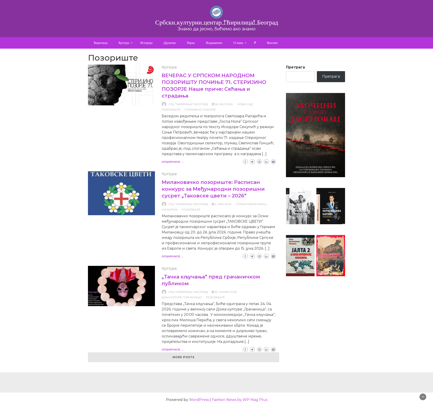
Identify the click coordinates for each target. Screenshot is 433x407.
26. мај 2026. (224, 104)
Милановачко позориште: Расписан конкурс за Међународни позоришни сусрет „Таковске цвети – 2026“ (213, 189)
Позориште (171, 109)
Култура (124, 43)
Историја (146, 43)
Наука (191, 43)
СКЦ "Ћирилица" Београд (188, 104)
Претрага (295, 67)
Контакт (272, 43)
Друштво (170, 43)
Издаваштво (214, 43)
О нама (238, 43)
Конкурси (169, 209)
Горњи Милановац (251, 204)
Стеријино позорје (200, 109)
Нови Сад (245, 104)
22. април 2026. (226, 292)
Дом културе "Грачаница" (182, 297)
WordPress (199, 400)
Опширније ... (173, 161)
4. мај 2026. (223, 204)
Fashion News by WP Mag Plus (239, 400)
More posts (183, 357)
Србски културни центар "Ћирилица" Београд (216, 22)
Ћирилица (101, 43)
